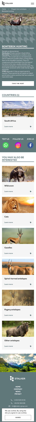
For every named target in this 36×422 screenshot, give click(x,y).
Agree (18, 417)
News (18, 392)
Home (4, 9)
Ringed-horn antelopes (18, 9)
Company (18, 389)
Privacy (18, 394)
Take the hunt (18, 83)
